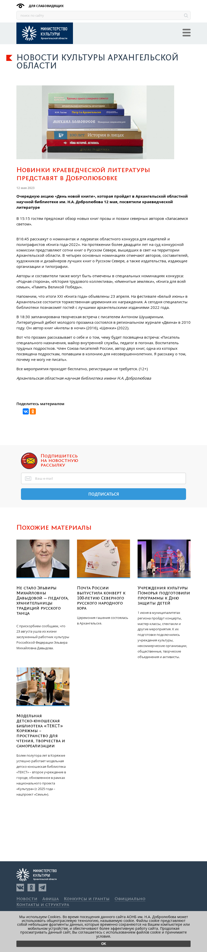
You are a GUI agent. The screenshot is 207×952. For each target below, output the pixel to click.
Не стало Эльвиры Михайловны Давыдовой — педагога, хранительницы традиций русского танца (42, 601)
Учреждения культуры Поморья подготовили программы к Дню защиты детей (164, 596)
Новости (26, 899)
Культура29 (44, 33)
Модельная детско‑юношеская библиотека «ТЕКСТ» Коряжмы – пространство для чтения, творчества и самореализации (40, 731)
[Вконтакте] (20, 887)
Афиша (50, 899)
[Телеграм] (42, 887)
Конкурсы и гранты (87, 899)
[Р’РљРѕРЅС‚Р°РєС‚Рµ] (26, 411)
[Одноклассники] (31, 887)
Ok (103, 944)
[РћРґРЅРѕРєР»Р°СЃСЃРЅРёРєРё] (33, 411)
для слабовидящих (46, 6)
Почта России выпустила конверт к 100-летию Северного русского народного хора (101, 598)
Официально (130, 899)
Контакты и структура (42, 904)
